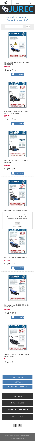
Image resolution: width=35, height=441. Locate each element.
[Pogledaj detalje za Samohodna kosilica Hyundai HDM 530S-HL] (17, 338)
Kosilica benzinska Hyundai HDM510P (16, 162)
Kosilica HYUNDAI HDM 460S (15, 210)
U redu (17, 223)
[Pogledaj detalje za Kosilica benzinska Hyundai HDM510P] (17, 144)
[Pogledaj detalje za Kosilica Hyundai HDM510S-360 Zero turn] (17, 288)
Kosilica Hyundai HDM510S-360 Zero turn (16, 306)
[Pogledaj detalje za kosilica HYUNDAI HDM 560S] (17, 241)
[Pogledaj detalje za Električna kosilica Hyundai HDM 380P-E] (17, 45)
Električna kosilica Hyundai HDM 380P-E (16, 63)
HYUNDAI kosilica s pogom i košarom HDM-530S (16, 112)
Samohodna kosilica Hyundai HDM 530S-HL (16, 355)
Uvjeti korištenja (17, 226)
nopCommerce (20, 438)
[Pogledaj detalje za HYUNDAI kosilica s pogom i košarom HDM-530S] (17, 95)
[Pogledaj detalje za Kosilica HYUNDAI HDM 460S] (17, 193)
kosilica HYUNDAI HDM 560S (15, 257)
